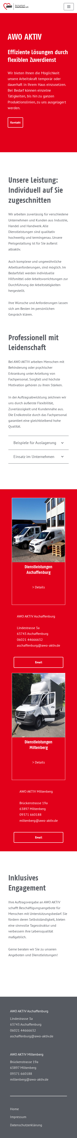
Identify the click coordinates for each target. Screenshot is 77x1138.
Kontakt (15, 122)
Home (14, 1109)
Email (38, 662)
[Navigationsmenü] (69, 6)
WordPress (54, 1133)
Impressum (18, 1117)
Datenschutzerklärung (26, 1125)
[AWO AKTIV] (16, 6)
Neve (18, 1133)
